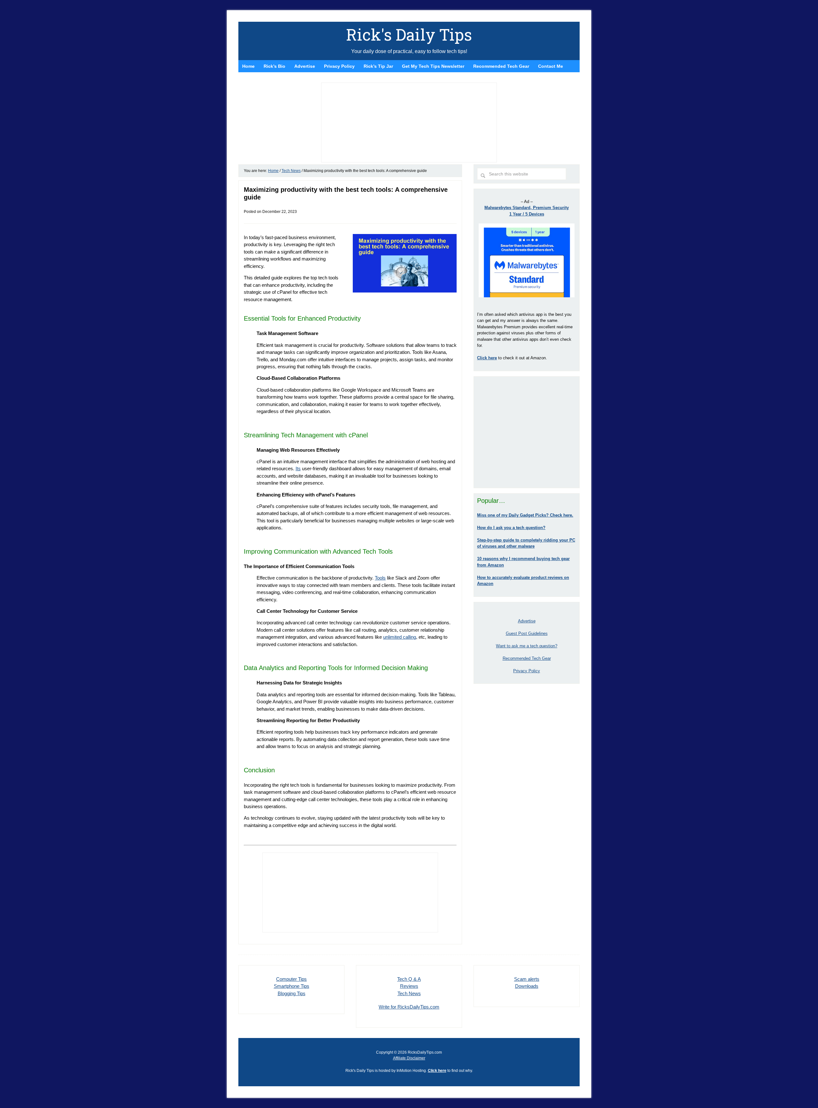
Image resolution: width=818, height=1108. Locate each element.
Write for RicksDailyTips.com (409, 1007)
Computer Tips (291, 979)
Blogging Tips (291, 993)
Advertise (527, 621)
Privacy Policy (526, 670)
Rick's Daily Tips (409, 34)
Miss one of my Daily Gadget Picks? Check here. (525, 515)
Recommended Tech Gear (527, 658)
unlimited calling (399, 637)
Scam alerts (526, 979)
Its (298, 468)
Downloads (526, 986)
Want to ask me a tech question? (526, 646)
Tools (380, 578)
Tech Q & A (409, 979)
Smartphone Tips (291, 986)
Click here (437, 1070)
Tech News (409, 993)
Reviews (409, 986)
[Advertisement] (526, 432)
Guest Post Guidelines (527, 633)
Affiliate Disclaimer (409, 1058)
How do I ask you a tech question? (511, 527)
